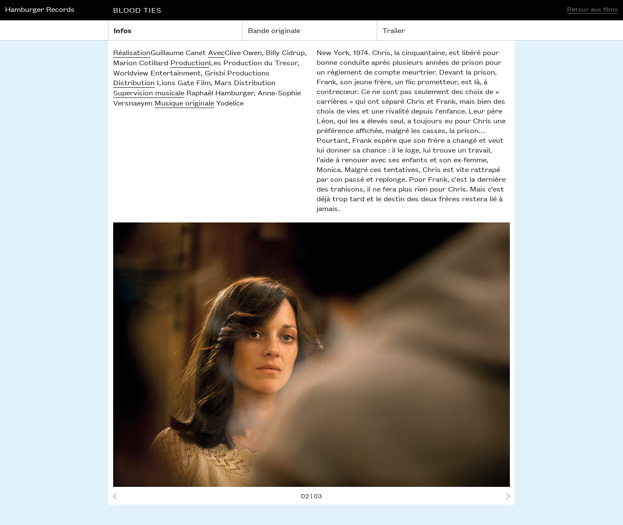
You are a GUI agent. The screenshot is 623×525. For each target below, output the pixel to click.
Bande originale (274, 30)
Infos (122, 30)
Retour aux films (592, 8)
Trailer (393, 30)
